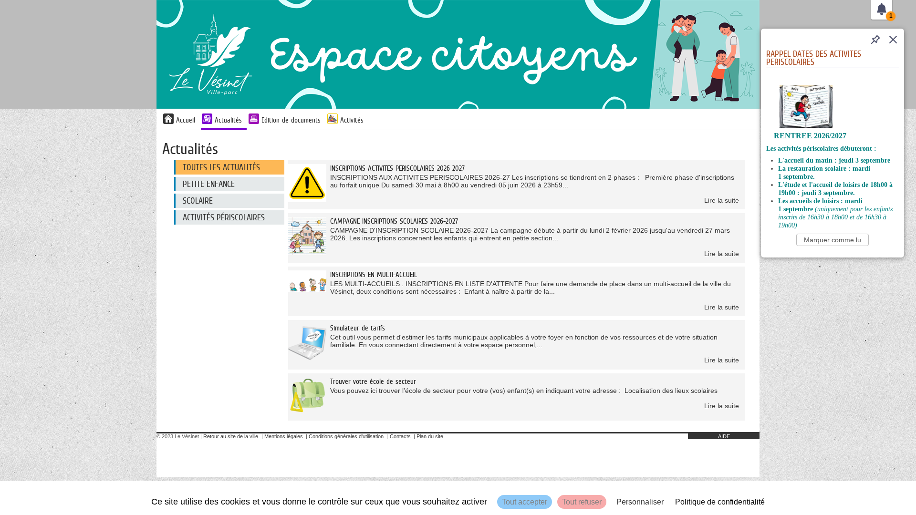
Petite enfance (209, 184)
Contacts (400, 436)
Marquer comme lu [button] (832, 240)
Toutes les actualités (221, 167)
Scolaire (198, 201)
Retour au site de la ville (230, 436)
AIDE (724, 436)
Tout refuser (582, 502)
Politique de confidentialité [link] (720, 502)
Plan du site (429, 436)
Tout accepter (524, 502)
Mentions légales (283, 436)
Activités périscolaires (224, 217)
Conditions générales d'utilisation (346, 436)
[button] (893, 39)
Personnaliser (640, 502)
